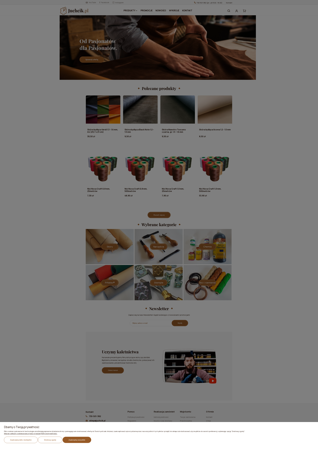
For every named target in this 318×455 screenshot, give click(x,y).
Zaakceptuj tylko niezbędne (21, 440)
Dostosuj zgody (50, 440)
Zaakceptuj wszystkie (77, 440)
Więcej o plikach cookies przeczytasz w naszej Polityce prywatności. (30, 433)
